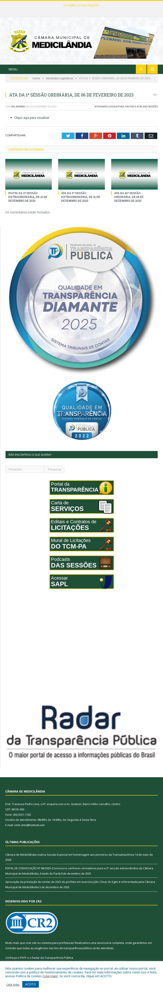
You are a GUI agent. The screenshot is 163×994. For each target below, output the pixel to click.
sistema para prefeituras (57, 943)
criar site (31, 943)
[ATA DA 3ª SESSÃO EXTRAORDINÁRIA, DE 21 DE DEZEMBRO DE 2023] (81, 174)
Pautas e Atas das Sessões (141, 106)
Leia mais (50, 976)
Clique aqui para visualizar (31, 118)
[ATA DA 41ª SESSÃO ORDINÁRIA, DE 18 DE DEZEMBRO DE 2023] (134, 174)
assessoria (104, 943)
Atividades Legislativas (109, 106)
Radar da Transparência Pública (52, 958)
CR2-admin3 (18, 106)
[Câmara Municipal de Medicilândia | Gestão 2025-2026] (81, 41)
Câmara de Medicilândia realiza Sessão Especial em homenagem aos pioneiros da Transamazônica (69, 854)
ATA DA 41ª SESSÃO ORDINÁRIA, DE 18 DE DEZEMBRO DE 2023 (128, 197)
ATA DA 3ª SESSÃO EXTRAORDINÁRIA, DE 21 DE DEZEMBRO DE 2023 (80, 197)
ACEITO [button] (30, 984)
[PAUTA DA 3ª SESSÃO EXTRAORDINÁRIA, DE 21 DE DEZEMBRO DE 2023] (28, 174)
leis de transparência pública (73, 948)
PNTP (23, 958)
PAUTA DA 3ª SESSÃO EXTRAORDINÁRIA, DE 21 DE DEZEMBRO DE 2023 (27, 197)
